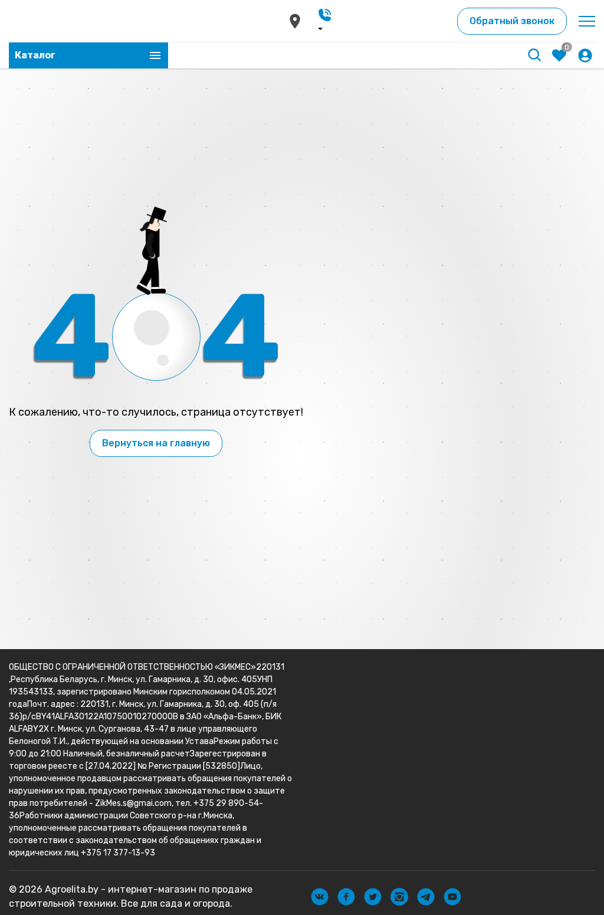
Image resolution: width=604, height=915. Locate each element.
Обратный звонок (512, 21)
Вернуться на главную (156, 443)
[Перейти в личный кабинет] (585, 55)
